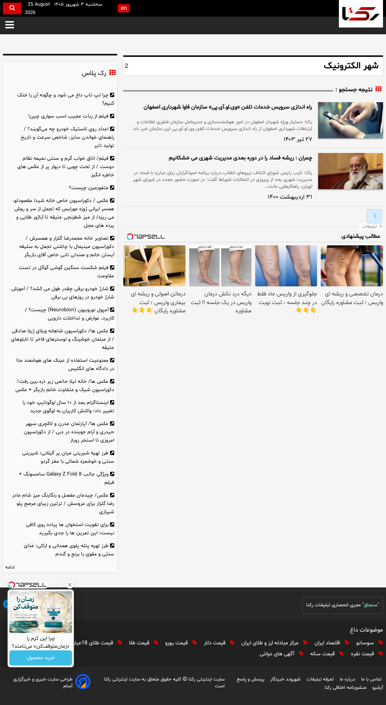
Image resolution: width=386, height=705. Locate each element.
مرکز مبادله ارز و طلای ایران (270, 643)
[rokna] (361, 14)
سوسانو (365, 643)
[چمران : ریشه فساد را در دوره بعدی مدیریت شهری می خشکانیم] (350, 171)
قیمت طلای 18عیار (94, 643)
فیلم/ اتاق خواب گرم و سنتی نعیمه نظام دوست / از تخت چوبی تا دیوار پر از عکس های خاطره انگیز (65, 167)
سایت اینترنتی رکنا (206, 679)
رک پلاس (94, 73)
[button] (9, 25)
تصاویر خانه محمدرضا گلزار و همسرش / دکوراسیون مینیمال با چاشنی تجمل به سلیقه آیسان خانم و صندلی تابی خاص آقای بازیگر (66, 246)
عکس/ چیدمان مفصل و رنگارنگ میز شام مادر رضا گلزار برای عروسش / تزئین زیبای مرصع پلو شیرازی (63, 503)
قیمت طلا (140, 643)
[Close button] (70, 585)
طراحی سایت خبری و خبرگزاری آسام (42, 683)
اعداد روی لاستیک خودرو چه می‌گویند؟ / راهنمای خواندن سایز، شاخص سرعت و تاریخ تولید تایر (67, 137)
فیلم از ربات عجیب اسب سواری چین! (68, 116)
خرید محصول (41, 658)
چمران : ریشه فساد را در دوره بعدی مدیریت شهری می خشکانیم (240, 158)
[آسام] (82, 683)
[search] (12, 8)
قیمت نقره (363, 654)
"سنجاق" (370, 605)
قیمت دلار (215, 643)
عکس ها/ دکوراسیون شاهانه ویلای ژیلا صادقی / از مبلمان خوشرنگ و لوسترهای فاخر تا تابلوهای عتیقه (62, 339)
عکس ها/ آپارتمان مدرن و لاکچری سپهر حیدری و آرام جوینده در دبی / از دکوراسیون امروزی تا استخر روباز (69, 432)
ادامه (10, 567)
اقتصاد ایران (328, 643)
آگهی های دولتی (278, 654)
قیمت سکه (323, 654)
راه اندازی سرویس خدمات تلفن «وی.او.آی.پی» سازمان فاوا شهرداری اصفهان (228, 107)
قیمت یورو (177, 643)
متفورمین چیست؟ (89, 187)
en (124, 8)
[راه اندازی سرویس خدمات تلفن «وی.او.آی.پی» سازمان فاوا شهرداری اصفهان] (350, 120)
